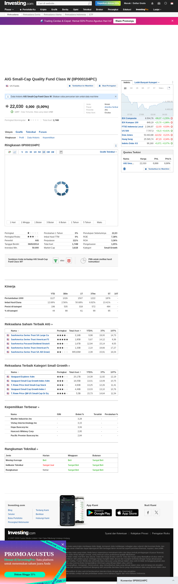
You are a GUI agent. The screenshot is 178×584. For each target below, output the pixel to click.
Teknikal (87, 9)
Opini (75, 9)
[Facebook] (147, 512)
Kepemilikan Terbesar (21, 407)
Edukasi (127, 9)
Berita (65, 9)
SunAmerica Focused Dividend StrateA (30, 343)
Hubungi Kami (42, 518)
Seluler (11, 514)
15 (26, 152)
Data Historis (33, 137)
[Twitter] (156, 512)
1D (43, 152)
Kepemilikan (49, 137)
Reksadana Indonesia (75, 14)
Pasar (8, 9)
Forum (43, 132)
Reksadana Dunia (31, 14)
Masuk (127, 3)
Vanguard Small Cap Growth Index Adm (30, 381)
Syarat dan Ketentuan (116, 533)
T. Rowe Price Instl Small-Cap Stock (28, 385)
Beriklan (40, 514)
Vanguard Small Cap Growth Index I (28, 389)
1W (48, 152)
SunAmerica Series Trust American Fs (30, 348)
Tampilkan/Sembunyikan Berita (61, 152)
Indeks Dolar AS (130, 143)
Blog (10, 510)
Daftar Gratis (139, 3)
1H (35, 152)
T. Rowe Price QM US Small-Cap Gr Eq (29, 393)
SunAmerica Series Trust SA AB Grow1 (30, 352)
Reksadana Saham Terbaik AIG (27, 324)
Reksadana (13, 14)
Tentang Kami (42, 510)
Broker (99, 9)
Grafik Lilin (10, 152)
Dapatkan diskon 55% (108, 3)
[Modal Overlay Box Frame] (33, 562)
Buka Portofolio (15, 518)
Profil (21, 137)
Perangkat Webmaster (18, 522)
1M (52, 152)
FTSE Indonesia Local (132, 126)
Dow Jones (127, 135)
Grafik (54, 9)
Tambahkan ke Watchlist (82, 86)
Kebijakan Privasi (139, 533)
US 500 (125, 131)
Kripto (43, 9)
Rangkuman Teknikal (20, 449)
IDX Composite (129, 118)
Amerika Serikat (111, 107)
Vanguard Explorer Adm (23, 377)
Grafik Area (15, 152)
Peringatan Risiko (161, 533)
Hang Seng (127, 139)
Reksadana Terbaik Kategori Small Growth (36, 365)
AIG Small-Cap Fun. (132, 163)
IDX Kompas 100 (130, 122)
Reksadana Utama (53, 14)
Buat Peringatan (109, 86)
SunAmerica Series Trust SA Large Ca (30, 335)
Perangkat (113, 9)
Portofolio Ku (28, 9)
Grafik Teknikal (107, 152)
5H (39, 152)
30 (31, 152)
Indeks (127, 82)
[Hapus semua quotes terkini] (124, 168)
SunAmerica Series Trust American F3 (30, 339)
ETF (91, 14)
